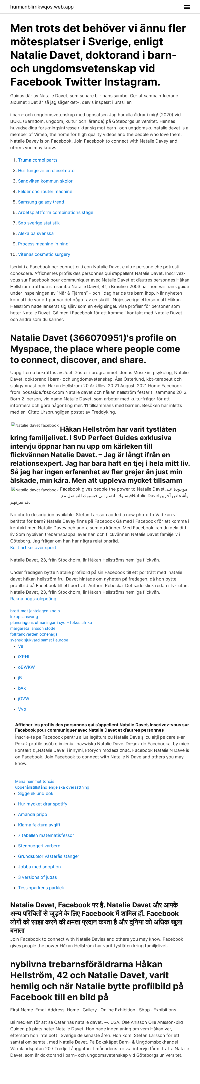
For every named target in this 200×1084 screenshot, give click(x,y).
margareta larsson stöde (32, 628)
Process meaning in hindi (44, 243)
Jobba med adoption (39, 866)
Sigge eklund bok (35, 793)
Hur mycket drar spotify (42, 803)
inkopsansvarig (24, 616)
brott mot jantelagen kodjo (35, 610)
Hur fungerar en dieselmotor (47, 170)
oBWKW (26, 667)
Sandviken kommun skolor (45, 181)
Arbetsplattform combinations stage (55, 212)
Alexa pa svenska (36, 233)
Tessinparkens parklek (41, 887)
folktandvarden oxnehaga (34, 634)
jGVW (23, 698)
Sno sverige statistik (39, 222)
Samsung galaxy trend (41, 201)
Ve (20, 646)
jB (20, 677)
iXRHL (24, 656)
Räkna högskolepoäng (33, 598)
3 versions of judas (37, 877)
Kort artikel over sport (33, 547)
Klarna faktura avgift (39, 824)
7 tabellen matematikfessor (46, 835)
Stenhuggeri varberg (39, 845)
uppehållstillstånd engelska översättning (52, 787)
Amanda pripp (32, 814)
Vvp (22, 709)
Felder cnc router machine (45, 191)
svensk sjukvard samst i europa (39, 640)
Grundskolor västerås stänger (48, 856)
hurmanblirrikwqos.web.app (42, 6)
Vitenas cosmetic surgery (44, 254)
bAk (22, 688)
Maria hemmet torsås (34, 781)
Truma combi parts (37, 160)
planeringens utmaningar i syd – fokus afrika (51, 622)
